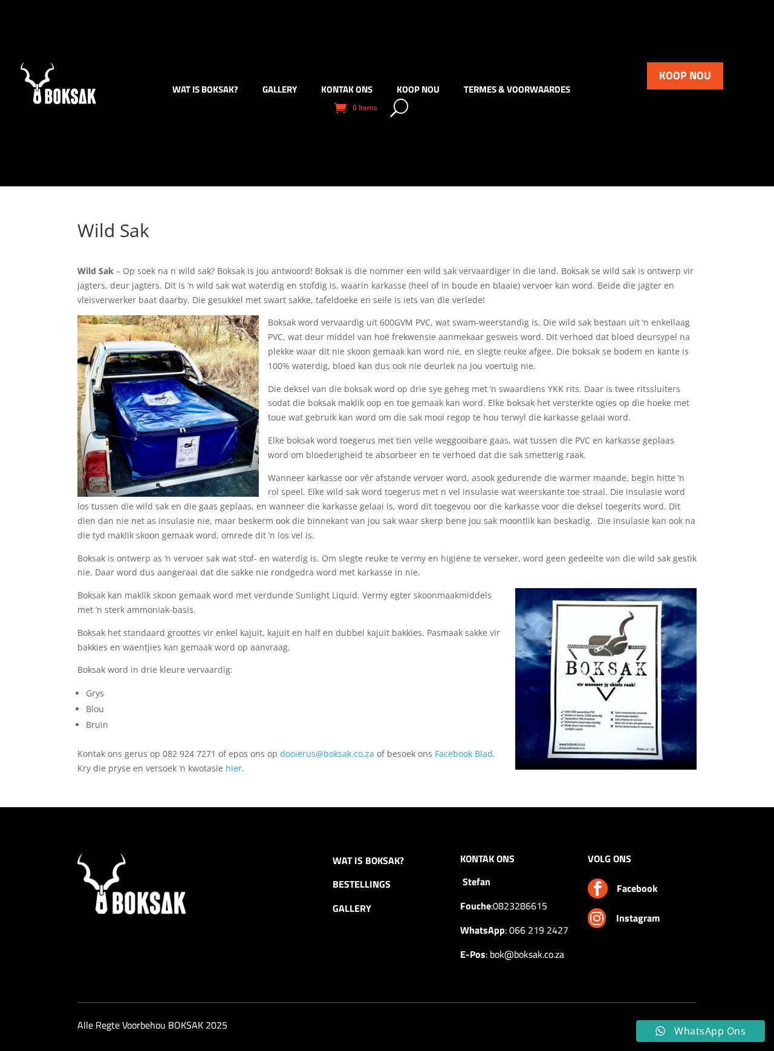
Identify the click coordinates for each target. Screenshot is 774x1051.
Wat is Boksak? (205, 90)
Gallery (279, 90)
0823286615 (520, 906)
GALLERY (352, 908)
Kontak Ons (346, 90)
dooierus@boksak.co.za (327, 753)
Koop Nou (418, 90)
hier (234, 768)
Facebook (637, 888)
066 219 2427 (538, 930)
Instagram (638, 918)
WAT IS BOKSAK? (368, 860)
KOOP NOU (685, 75)
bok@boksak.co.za (527, 954)
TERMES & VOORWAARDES (517, 90)
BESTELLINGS (362, 884)
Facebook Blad (464, 753)
